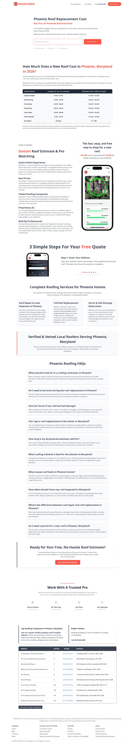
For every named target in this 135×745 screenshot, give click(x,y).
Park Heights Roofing (28, 690)
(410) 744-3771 (68, 664)
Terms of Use (100, 731)
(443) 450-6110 (68, 680)
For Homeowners (75, 4)
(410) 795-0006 (68, 669)
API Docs (71, 731)
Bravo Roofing (26, 680)
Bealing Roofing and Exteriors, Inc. (33, 701)
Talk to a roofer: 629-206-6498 (78, 736)
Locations (15, 734)
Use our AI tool (35, 128)
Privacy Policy (100, 729)
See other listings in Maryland (30, 707)
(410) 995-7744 (68, 685)
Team (13, 736)
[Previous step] (82, 272)
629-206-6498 (101, 4)
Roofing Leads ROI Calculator (50, 736)
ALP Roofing (25, 675)
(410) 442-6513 (68, 695)
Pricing (70, 729)
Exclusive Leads (45, 731)
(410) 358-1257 (68, 690)
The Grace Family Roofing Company (33, 659)
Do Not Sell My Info (74, 734)
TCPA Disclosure (101, 734)
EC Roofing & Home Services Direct (33, 695)
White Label (44, 734)
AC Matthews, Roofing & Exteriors (32, 654)
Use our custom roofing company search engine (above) (66, 311)
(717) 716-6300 (68, 701)
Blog (13, 731)
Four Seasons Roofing (28, 685)
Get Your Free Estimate (67, 562)
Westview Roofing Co (28, 664)
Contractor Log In (46, 729)
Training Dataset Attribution (105, 736)
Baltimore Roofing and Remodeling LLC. (34, 669)
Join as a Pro (114, 4)
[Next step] (95, 272)
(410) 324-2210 (68, 654)
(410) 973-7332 (68, 675)
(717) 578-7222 (68, 659)
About (14, 729)
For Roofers (87, 4)
